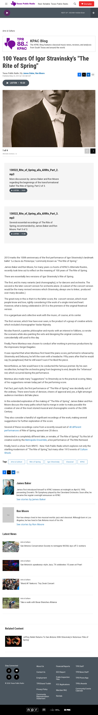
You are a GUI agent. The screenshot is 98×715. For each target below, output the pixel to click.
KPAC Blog (39, 41)
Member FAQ (61, 690)
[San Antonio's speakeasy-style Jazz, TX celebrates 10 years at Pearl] (11, 565)
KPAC (82, 462)
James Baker (28, 73)
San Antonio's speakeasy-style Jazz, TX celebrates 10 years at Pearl (51, 564)
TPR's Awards (81, 684)
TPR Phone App (82, 678)
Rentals (59, 696)
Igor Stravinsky (53, 462)
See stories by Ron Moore (30, 524)
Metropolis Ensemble (36, 440)
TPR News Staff (82, 672)
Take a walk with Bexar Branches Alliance (38, 602)
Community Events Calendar (83, 690)
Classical (70, 462)
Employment (41, 678)
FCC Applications (63, 684)
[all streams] (94, 13)
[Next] (92, 151)
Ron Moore (40, 73)
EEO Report (60, 672)
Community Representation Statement (42, 697)
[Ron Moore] (8, 515)
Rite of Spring (35, 462)
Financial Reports (63, 666)
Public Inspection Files (63, 678)
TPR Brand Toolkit (43, 684)
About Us (40, 666)
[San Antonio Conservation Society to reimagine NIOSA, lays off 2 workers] (11, 546)
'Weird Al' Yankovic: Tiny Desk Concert (37, 583)
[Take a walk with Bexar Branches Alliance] (11, 603)
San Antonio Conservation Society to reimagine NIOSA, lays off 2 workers (53, 546)
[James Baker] (8, 487)
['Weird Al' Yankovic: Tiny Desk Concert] (11, 584)
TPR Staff (80, 666)
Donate (88, 4)
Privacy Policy (41, 689)
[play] (7, 12)
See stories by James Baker (31, 499)
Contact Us (40, 672)
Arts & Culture (9, 31)
